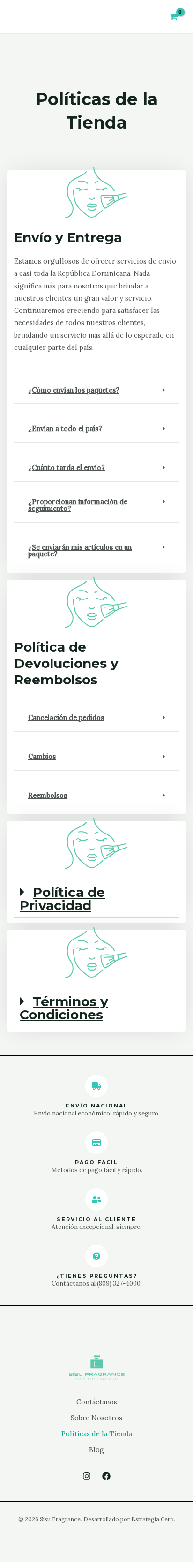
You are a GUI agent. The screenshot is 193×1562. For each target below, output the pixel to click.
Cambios (42, 756)
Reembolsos (47, 795)
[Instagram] (86, 1476)
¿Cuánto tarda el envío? (66, 467)
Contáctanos (96, 1401)
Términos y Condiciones (64, 1008)
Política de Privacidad (62, 898)
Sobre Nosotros (96, 1417)
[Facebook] (106, 1476)
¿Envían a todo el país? (65, 428)
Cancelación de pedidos (66, 717)
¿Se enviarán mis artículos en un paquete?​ (80, 551)
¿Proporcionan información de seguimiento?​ (77, 505)
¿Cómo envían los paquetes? (73, 390)
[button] (96, 390)
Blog (96, 1449)
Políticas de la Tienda (96, 1433)
